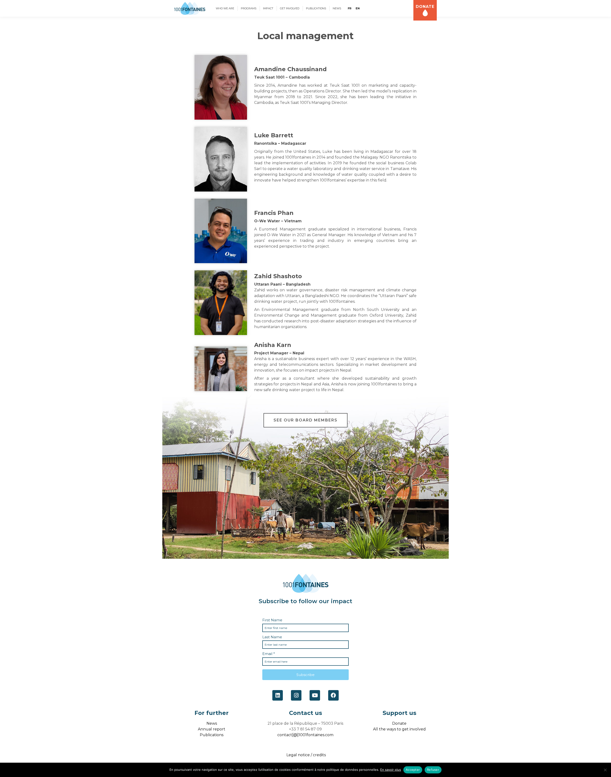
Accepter (413, 770)
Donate (399, 723)
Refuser (433, 770)
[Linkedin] (277, 695)
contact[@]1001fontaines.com (305, 735)
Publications (211, 735)
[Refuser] (605, 769)
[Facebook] (333, 695)
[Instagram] (296, 695)
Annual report (211, 729)
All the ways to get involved (399, 729)
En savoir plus (390, 770)
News (211, 723)
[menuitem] (225, 8)
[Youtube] (315, 695)
